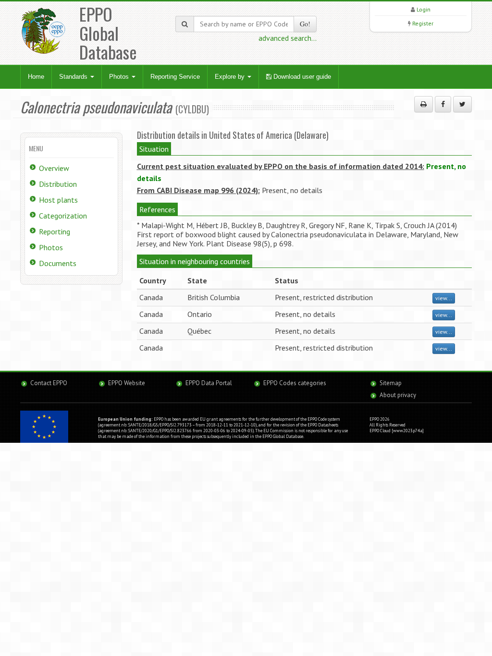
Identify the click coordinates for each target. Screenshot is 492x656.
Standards (74, 76)
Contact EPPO (48, 383)
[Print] (423, 104)
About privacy (398, 395)
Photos (120, 76)
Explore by (230, 76)
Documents (57, 263)
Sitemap (391, 383)
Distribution (58, 184)
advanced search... (287, 38)
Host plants (58, 200)
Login (423, 9)
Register (422, 23)
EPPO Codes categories (294, 383)
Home (36, 76)
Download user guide (301, 76)
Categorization (63, 215)
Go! (305, 23)
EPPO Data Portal (208, 383)
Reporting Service (175, 76)
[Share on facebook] (443, 104)
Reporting (54, 231)
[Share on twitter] (462, 104)
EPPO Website (126, 383)
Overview (54, 168)
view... (443, 298)
